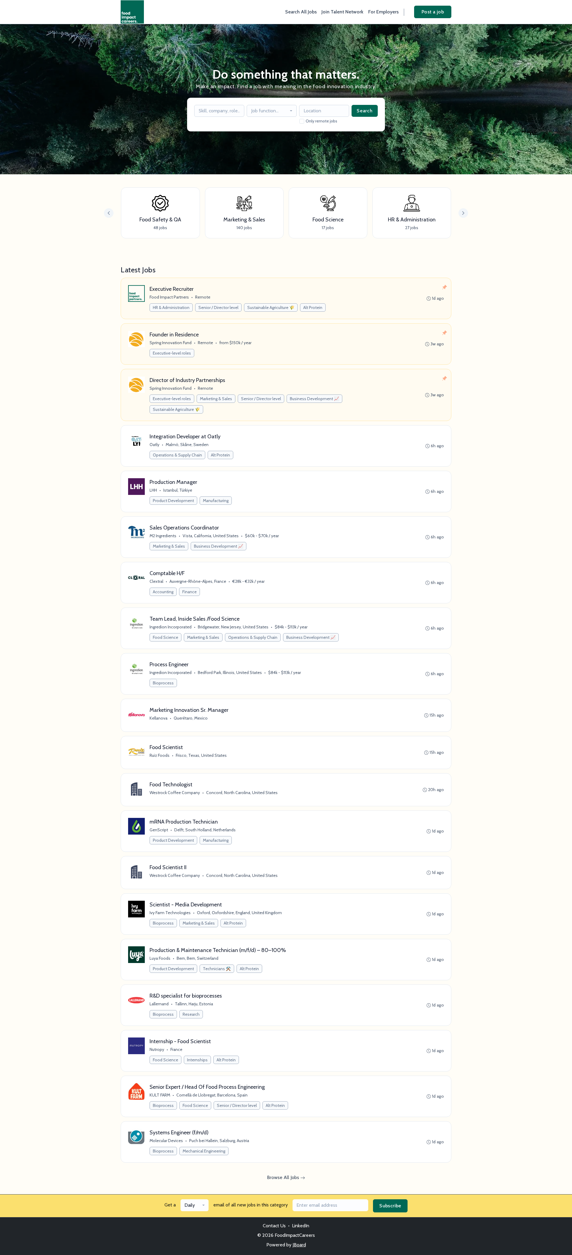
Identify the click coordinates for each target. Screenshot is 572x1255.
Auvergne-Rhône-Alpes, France (198, 581)
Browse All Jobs (283, 1177)
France (176, 1049)
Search (365, 111)
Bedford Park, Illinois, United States (230, 672)
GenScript (159, 829)
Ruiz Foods (160, 755)
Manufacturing (216, 500)
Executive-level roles (172, 353)
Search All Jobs (301, 12)
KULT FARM (160, 1095)
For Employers (383, 12)
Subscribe (390, 1206)
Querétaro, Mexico (191, 718)
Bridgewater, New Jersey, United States (233, 627)
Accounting (163, 591)
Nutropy (157, 1049)
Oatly (154, 444)
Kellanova (158, 718)
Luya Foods (160, 958)
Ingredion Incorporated (171, 627)
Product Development (173, 500)
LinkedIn (300, 1225)
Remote (202, 297)
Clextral (156, 581)
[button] (463, 213)
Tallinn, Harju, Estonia (194, 1004)
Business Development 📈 (314, 398)
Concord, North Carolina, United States (242, 792)
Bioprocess (163, 683)
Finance (189, 591)
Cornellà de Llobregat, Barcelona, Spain (212, 1095)
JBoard (299, 1245)
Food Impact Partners (169, 297)
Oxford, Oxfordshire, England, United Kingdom (239, 912)
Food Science (165, 637)
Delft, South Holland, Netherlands (205, 829)
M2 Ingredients (163, 535)
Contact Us (274, 1225)
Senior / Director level (218, 307)
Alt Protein (312, 307)
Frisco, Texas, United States (201, 755)
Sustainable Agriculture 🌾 (270, 307)
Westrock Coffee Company (175, 792)
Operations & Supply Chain (177, 455)
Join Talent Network (342, 12)
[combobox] (272, 111)
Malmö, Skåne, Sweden (187, 444)
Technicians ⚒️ (217, 968)
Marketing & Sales (216, 398)
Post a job (433, 12)
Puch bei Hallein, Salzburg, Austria (219, 1140)
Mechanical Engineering (204, 1151)
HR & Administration (171, 307)
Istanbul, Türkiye (177, 490)
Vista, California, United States (211, 535)
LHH (153, 490)
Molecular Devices (166, 1140)
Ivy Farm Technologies (170, 912)
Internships (197, 1060)
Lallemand (159, 1004)
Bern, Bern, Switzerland (197, 958)
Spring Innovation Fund (171, 342)
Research (191, 1014)
